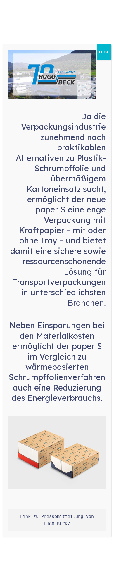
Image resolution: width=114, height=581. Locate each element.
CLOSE (104, 52)
